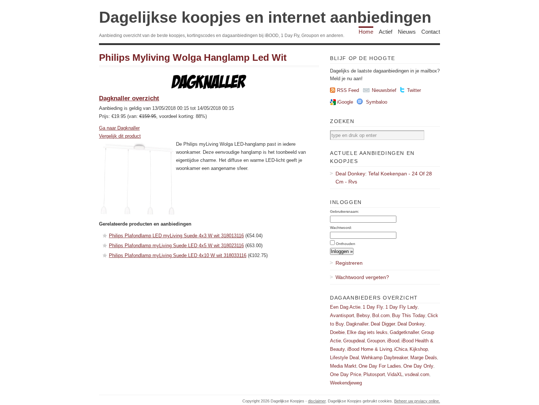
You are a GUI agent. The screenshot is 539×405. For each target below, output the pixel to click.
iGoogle (345, 102)
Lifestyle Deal (344, 357)
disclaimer (317, 401)
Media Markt (343, 366)
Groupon (376, 340)
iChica (400, 349)
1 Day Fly (373, 307)
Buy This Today (408, 315)
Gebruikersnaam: (344, 211)
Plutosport (374, 374)
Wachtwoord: (341, 228)
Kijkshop (419, 349)
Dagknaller (357, 324)
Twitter (414, 90)
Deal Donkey (411, 324)
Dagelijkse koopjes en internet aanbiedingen (265, 17)
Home (366, 32)
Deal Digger (383, 324)
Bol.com (381, 315)
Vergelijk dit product (120, 136)
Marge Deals (423, 357)
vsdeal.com (417, 374)
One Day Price (345, 374)
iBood (393, 340)
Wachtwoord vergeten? (362, 277)
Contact (430, 32)
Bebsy (363, 315)
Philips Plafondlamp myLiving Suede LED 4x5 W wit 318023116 (176, 245)
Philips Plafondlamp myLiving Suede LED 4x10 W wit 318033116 (177, 255)
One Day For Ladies (380, 366)
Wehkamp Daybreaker (384, 357)
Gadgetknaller (404, 332)
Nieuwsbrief (384, 90)
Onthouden (345, 244)
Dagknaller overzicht (129, 98)
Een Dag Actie (345, 307)
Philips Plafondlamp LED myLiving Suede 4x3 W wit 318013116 (176, 235)
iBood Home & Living (369, 349)
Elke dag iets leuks (367, 332)
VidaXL (395, 374)
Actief (385, 32)
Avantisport (342, 315)
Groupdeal (354, 340)
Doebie (337, 332)
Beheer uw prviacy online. (417, 401)
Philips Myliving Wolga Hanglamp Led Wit (193, 57)
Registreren (349, 263)
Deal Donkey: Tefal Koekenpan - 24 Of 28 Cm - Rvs (384, 178)
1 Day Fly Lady (401, 307)
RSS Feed (348, 90)
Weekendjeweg (346, 383)
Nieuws (407, 32)
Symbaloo (376, 102)
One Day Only (418, 366)
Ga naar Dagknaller (119, 128)
